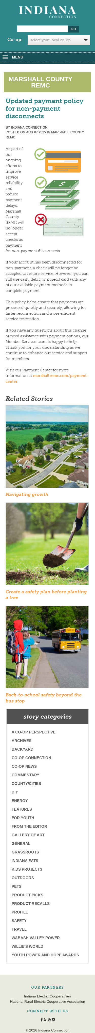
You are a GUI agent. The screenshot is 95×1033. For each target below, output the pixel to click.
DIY (15, 792)
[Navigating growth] (47, 448)
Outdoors (23, 878)
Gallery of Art (28, 835)
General (21, 843)
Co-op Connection (31, 758)
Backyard (22, 749)
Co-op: (15, 39)
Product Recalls (31, 903)
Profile (20, 912)
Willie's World (27, 946)
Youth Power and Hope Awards (45, 955)
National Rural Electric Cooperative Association (47, 1001)
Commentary (25, 775)
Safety (19, 921)
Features (22, 809)
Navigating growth (27, 494)
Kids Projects (27, 869)
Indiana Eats (25, 861)
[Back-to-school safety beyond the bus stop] (47, 648)
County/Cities (26, 783)
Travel (19, 929)
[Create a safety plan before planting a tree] (47, 545)
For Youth (23, 818)
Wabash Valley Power (36, 938)
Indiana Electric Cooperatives (47, 996)
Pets (17, 886)
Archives (21, 741)
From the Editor (29, 826)
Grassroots (25, 852)
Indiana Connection (29, 127)
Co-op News (24, 766)
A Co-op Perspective (33, 732)
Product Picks (27, 895)
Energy (20, 801)
